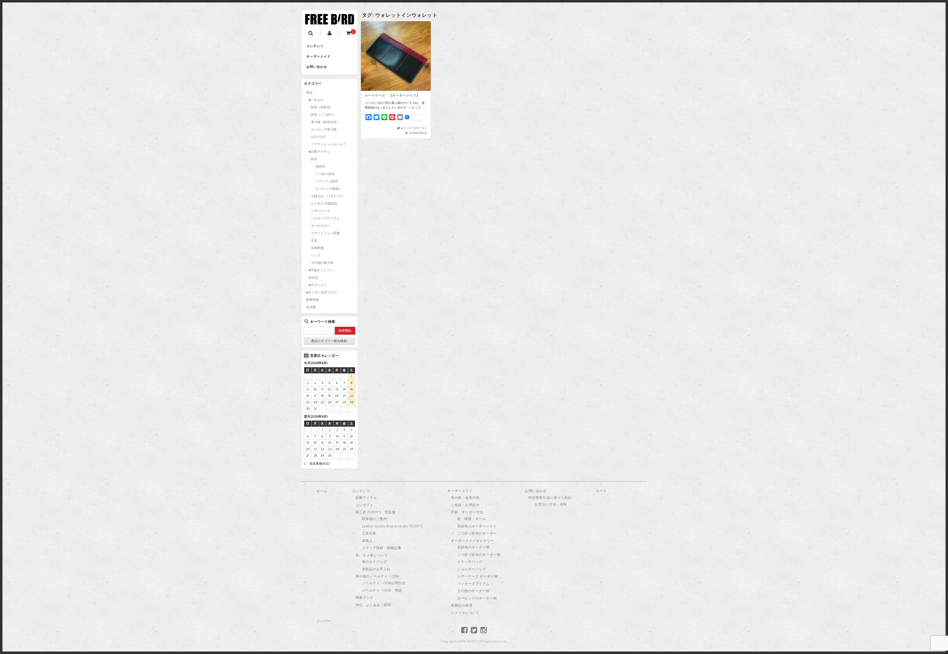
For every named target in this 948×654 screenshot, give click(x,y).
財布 (314, 159)
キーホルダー (320, 226)
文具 (314, 240)
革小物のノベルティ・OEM (377, 576)
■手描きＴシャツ (321, 270)
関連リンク (365, 598)
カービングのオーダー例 (477, 598)
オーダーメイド (318, 56)
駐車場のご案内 (374, 519)
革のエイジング (374, 562)
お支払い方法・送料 (551, 504)
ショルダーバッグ (471, 569)
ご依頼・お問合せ (465, 505)
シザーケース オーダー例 (477, 576)
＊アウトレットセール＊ (328, 144)
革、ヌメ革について (372, 556)
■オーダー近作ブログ (414, 128)
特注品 (313, 277)
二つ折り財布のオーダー (477, 534)
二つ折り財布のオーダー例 (478, 555)
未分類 (311, 307)
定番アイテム (366, 498)
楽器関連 (317, 248)
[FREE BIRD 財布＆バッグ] (329, 20)
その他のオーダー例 (473, 591)
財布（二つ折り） (323, 114)
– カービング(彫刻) (326, 189)
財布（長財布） (322, 107)
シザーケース (320, 211)
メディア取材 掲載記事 (381, 548)
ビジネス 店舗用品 (324, 203)
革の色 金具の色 (465, 498)
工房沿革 (369, 534)
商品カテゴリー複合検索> (329, 341)
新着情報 (312, 300)
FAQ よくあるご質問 (373, 605)
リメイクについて (465, 613)
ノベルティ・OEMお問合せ (384, 583)
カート (601, 491)
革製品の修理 (461, 606)
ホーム (321, 491)
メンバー (323, 621)
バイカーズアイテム (325, 218)
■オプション (318, 285)
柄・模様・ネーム (471, 519)
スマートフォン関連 (325, 233)
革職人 (367, 541)
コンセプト (365, 505)
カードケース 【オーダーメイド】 (392, 95)
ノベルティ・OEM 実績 (382, 591)
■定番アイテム (319, 152)
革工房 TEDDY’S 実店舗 (375, 512)
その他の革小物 (322, 263)
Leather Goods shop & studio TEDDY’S (392, 526)
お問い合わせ (316, 67)
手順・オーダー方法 (467, 512)
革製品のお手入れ (376, 569)
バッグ (315, 255)
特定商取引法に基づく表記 (549, 498)
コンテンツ (315, 46)
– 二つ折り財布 (324, 174)
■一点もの (316, 100)
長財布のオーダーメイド (477, 526)
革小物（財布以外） (325, 122)
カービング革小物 (323, 129)
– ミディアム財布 (325, 181)
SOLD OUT (318, 137)
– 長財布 (319, 166)
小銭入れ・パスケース (327, 196)
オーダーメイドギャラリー (472, 541)
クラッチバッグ (469, 562)
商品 (309, 92)
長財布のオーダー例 (473, 547)
